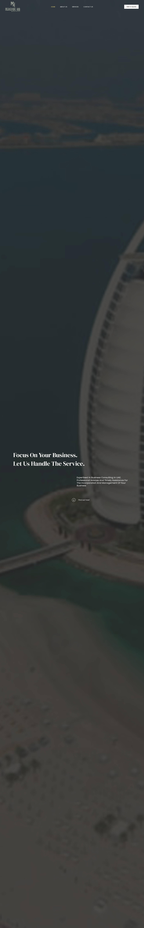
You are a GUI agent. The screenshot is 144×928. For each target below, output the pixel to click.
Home (53, 7)
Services (75, 7)
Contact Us (88, 7)
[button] (131, 7)
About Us (63, 7)
